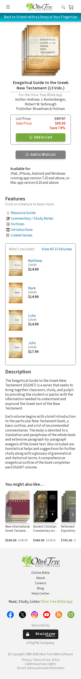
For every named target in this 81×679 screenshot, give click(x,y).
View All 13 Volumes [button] (56, 249)
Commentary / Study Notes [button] (32, 218)
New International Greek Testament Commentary (17, 530)
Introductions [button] (22, 229)
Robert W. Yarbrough (40, 104)
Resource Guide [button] (23, 213)
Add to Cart (42, 137)
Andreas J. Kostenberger (46, 99)
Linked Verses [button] (21, 235)
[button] (63, 7)
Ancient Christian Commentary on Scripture (44, 530)
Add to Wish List (43, 154)
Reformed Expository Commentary (69, 530)
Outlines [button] (17, 224)
